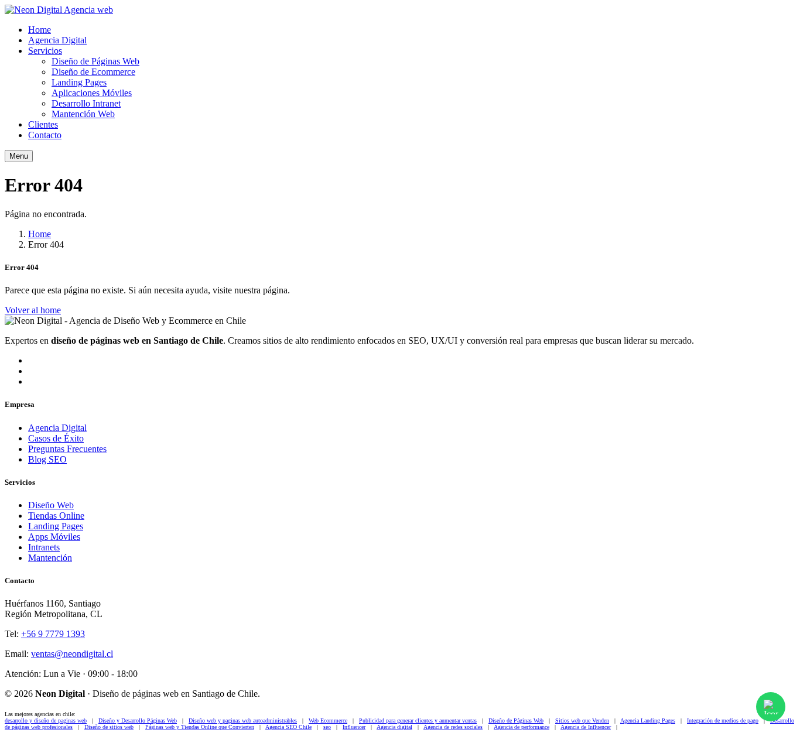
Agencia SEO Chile (288, 727)
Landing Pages (79, 82)
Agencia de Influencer (585, 727)
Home (39, 30)
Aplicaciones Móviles (92, 93)
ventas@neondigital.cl (72, 654)
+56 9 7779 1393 (53, 634)
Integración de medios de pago (722, 720)
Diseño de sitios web (109, 727)
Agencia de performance (521, 727)
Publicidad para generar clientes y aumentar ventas (418, 720)
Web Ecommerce (328, 720)
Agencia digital (394, 727)
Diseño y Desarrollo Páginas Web (137, 720)
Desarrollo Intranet (86, 103)
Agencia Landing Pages (647, 720)
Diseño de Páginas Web (95, 61)
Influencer (354, 727)
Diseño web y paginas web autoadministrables (243, 720)
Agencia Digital (57, 40)
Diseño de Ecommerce (93, 72)
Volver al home (33, 310)
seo (327, 727)
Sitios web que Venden (582, 720)
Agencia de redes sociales (453, 727)
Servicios (45, 51)
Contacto (44, 135)
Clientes (43, 124)
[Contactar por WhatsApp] (770, 706)
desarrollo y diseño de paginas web (46, 720)
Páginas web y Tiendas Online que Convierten (199, 727)
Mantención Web (83, 114)
